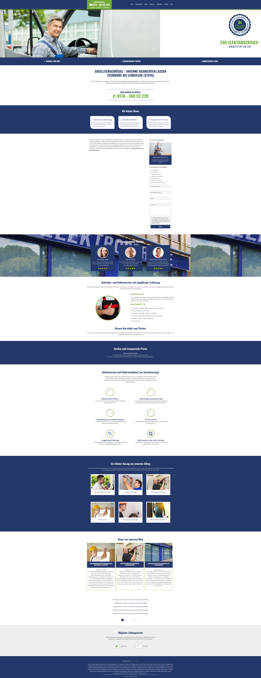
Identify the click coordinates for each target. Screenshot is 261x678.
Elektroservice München (131, 667)
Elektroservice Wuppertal (120, 671)
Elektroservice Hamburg (118, 667)
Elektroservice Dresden (154, 669)
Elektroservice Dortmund (107, 669)
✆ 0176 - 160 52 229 (130, 96)
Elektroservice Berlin (106, 667)
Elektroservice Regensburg (157, 671)
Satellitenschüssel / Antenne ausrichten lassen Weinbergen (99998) (130, 599)
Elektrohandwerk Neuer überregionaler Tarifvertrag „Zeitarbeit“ (101, 564)
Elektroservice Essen (119, 669)
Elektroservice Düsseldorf (94, 669)
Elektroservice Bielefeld (133, 671)
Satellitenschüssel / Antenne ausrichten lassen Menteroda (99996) (130, 606)
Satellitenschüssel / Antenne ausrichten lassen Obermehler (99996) (130, 610)
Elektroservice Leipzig (142, 669)
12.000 (134, 619)
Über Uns (152, 4)
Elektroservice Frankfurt (154, 667)
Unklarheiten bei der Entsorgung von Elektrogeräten (158, 564)
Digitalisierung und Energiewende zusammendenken (129, 564)
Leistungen (159, 4)
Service (166, 4)
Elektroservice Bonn (145, 671)
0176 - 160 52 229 (99, 4)
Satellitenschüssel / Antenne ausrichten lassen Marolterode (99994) (130, 613)
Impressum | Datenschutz (129, 676)
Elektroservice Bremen (131, 669)
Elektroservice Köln (142, 667)
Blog (136, 676)
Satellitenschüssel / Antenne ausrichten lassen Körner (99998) (130, 603)
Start (132, 4)
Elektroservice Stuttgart (166, 667)
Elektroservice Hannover (167, 669)
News (171, 4)
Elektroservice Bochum (108, 671)
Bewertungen (139, 4)
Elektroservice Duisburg (96, 671)
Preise (146, 4)
